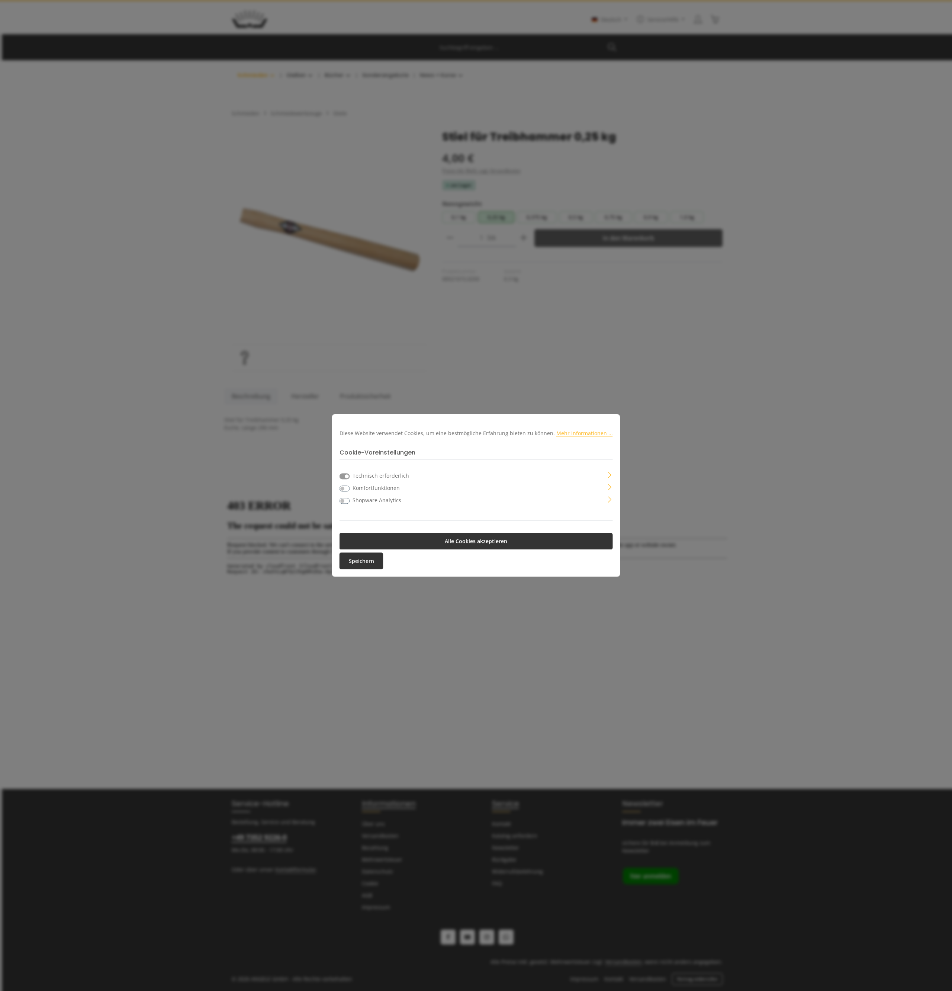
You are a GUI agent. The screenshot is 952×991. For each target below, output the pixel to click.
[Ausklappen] (610, 474)
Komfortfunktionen (376, 488)
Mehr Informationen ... (584, 432)
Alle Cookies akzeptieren (476, 541)
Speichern (361, 561)
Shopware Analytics (377, 500)
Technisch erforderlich (381, 476)
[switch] (345, 489)
